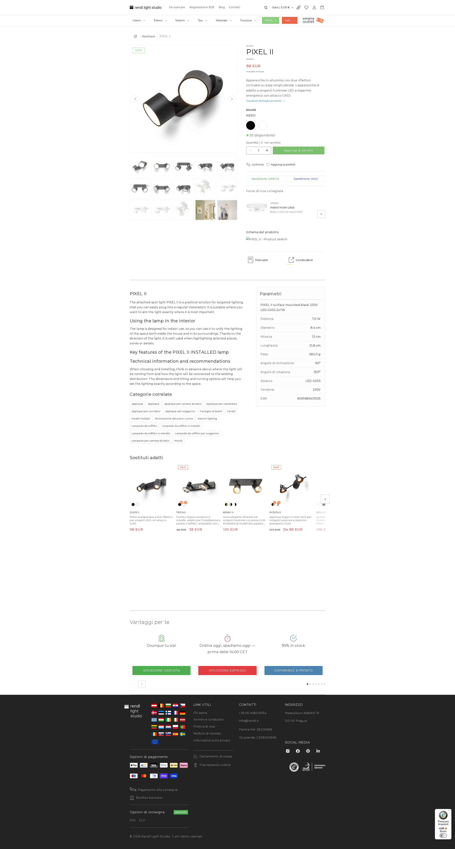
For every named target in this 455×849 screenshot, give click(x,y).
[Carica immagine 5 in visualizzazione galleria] (227, 166)
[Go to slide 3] (313, 684)
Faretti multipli (141, 418)
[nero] (133, 504)
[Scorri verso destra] (325, 499)
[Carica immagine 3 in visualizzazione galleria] (183, 166)
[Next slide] (231, 98)
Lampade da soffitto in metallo (181, 425)
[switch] (443, 835)
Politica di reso (204, 726)
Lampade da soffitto (144, 425)
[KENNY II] (245, 485)
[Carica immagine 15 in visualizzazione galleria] (227, 210)
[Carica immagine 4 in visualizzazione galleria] (205, 166)
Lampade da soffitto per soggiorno (197, 433)
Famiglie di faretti (211, 411)
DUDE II (134, 512)
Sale (287, 20)
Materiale (221, 20)
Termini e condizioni (208, 719)
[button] (266, 7)
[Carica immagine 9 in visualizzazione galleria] (205, 188)
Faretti (231, 411)
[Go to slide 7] (324, 684)
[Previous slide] (135, 98)
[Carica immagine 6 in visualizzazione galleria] (140, 188)
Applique (148, 36)
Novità (178, 440)
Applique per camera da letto (183, 403)
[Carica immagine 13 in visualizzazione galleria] (183, 210)
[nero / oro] (226, 504)
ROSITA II (275, 512)
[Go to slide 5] (319, 684)
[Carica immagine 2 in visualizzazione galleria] (162, 166)
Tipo (200, 20)
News (268, 20)
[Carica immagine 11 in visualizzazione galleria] (140, 210)
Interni (137, 20)
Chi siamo (200, 713)
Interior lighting (207, 418)
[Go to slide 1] (307, 684)
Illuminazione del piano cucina (174, 418)
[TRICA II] (198, 485)
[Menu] (449, 811)
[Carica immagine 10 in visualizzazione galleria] (227, 188)
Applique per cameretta (221, 403)
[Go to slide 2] (310, 684)
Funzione (246, 20)
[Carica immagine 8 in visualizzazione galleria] (183, 188)
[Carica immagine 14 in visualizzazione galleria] (205, 210)
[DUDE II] (152, 485)
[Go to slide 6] (321, 684)
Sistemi (180, 20)
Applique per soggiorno (180, 411)
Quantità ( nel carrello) (263, 142)
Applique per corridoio (146, 411)
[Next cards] (141, 684)
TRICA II (181, 512)
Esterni (158, 20)
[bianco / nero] (235, 504)
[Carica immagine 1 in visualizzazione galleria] (140, 166)
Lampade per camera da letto (150, 440)
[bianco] (137, 504)
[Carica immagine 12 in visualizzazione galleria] (162, 210)
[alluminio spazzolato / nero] (230, 504)
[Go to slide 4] (316, 684)
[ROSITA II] (292, 485)
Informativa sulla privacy (212, 740)
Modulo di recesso (207, 733)
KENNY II (228, 512)
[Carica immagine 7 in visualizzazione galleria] (162, 188)
